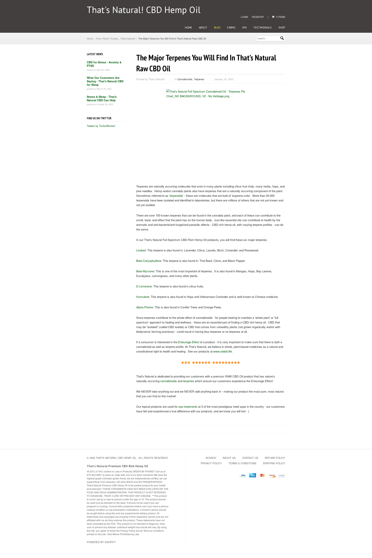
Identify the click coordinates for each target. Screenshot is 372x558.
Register (258, 16)
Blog (217, 27)
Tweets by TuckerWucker (101, 126)
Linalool (141, 250)
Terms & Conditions (242, 463)
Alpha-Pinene (144, 307)
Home (188, 27)
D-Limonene (144, 286)
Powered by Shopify (101, 542)
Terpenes (199, 79)
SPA (244, 27)
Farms (231, 27)
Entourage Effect (188, 342)
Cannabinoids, (185, 79)
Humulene (142, 297)
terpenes (188, 381)
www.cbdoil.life (222, 351)
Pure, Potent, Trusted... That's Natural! (115, 38)
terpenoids (176, 195)
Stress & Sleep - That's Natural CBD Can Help (102, 98)
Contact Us (250, 458)
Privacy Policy (211, 463)
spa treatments (187, 406)
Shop (281, 27)
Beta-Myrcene (145, 271)
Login (244, 16)
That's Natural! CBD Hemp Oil (144, 9)
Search (211, 458)
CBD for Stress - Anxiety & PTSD (104, 64)
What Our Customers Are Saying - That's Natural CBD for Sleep (105, 81)
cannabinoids (168, 381)
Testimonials (262, 27)
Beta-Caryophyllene (148, 261)
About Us (229, 458)
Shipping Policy (274, 463)
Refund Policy (275, 458)
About (203, 27)
